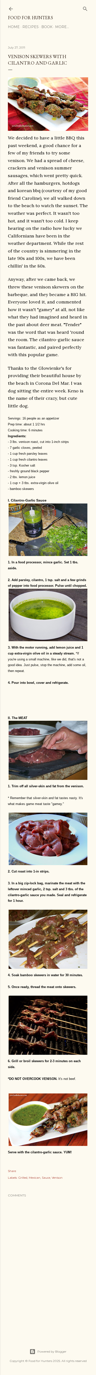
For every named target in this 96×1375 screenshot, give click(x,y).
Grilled (22, 1177)
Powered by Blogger (51, 1351)
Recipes (30, 27)
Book (46, 27)
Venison (57, 1177)
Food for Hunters (30, 17)
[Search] (85, 8)
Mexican (34, 1177)
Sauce (46, 1177)
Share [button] (12, 1171)
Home (14, 27)
